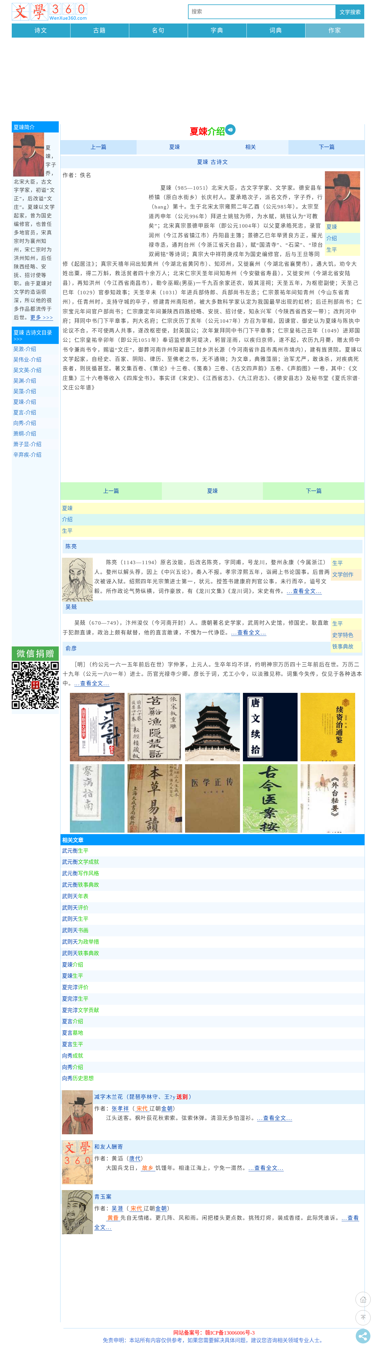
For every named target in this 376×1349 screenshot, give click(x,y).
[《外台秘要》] (328, 831)
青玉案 (103, 1197)
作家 (334, 30)
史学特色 (342, 635)
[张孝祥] (77, 1132)
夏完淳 (75, 987)
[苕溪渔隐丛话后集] (155, 759)
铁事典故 (342, 647)
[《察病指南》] (97, 831)
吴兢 (71, 607)
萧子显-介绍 (27, 444)
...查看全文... (304, 591)
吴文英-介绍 (27, 370)
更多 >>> (41, 317)
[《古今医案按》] (270, 831)
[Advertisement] (188, 80)
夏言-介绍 (24, 413)
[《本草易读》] (155, 831)
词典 (275, 30)
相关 (250, 147)
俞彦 (71, 648)
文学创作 (342, 575)
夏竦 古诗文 (212, 162)
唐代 (135, 1159)
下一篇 (327, 147)
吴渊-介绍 (24, 381)
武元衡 (75, 851)
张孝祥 (120, 1109)
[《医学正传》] (212, 831)
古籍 (99, 30)
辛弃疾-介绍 (27, 455)
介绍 (331, 238)
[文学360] (49, 12)
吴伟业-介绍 (27, 360)
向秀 (72, 1056)
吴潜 (117, 1209)
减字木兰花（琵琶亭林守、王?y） (144, 1097)
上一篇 (98, 147)
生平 (331, 250)
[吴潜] (77, 1232)
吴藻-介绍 (24, 391)
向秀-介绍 (24, 423)
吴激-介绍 (24, 349)
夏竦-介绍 (24, 402)
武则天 (75, 896)
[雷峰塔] (212, 759)
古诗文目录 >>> (33, 336)
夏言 (72, 1021)
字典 (217, 30)
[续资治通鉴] (328, 759)
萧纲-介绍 (24, 434)
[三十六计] (97, 759)
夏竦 (174, 147)
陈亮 (71, 547)
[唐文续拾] (270, 759)
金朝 (167, 1109)
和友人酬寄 (108, 1147)
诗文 (40, 30)
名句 (158, 30)
